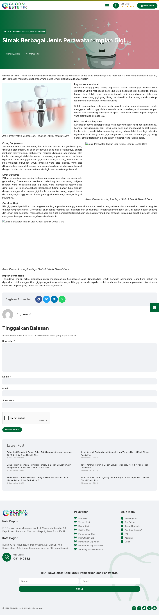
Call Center (125, 3)
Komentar (8, 341)
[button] (107, 6)
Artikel (8, 31)
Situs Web (8, 400)
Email (6, 388)
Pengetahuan (37, 31)
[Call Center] (116, 6)
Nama (6, 376)
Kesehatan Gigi (21, 31)
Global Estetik (10, 75)
